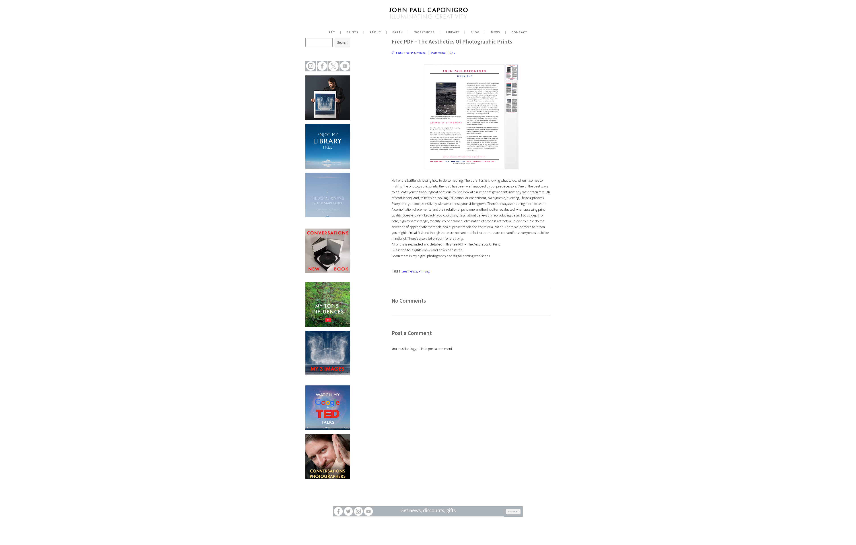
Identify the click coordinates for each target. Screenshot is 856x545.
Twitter (348, 511)
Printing (420, 52)
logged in (417, 348)
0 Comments (437, 52)
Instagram (358, 511)
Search (342, 42)
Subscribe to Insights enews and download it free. (427, 250)
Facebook (338, 511)
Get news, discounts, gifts (428, 511)
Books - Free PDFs (405, 52)
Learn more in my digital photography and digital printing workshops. (441, 256)
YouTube (368, 511)
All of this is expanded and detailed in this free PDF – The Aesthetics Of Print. (446, 244)
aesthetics (409, 271)
